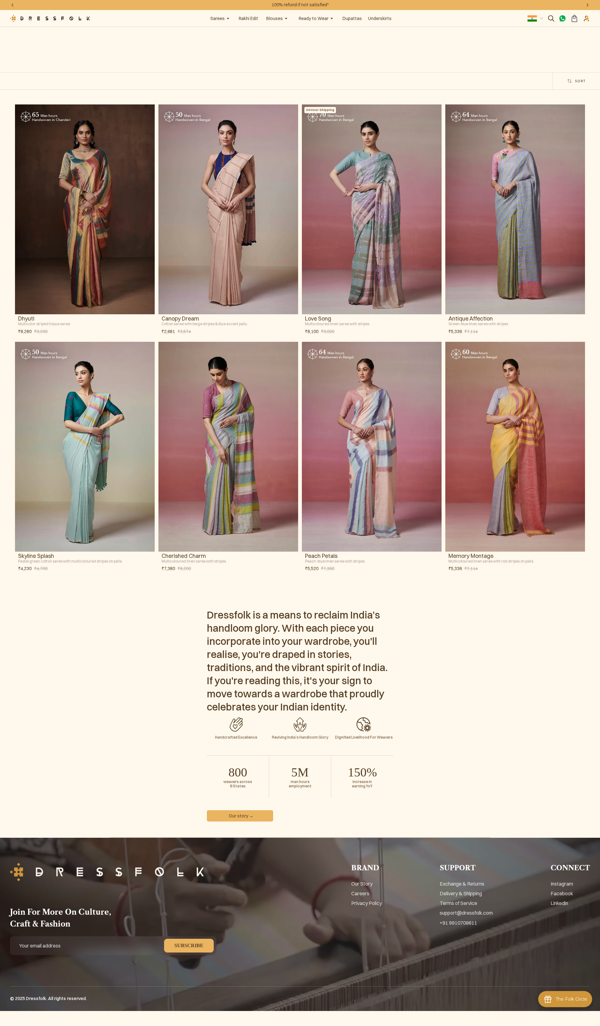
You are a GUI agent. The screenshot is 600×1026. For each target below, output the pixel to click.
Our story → (241, 816)
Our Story (361, 884)
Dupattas (352, 18)
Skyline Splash (36, 556)
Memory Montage (470, 556)
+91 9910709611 (458, 923)
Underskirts (380, 18)
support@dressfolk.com (466, 913)
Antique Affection (470, 318)
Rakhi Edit (248, 18)
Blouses (274, 18)
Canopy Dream (180, 318)
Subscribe (188, 945)
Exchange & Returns (462, 884)
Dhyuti (26, 318)
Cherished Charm (184, 556)
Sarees (217, 18)
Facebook (562, 893)
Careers (360, 893)
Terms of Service (458, 903)
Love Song (318, 318)
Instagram (562, 884)
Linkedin (559, 903)
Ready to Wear (313, 18)
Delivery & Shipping (461, 893)
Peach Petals (321, 556)
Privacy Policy (366, 903)
